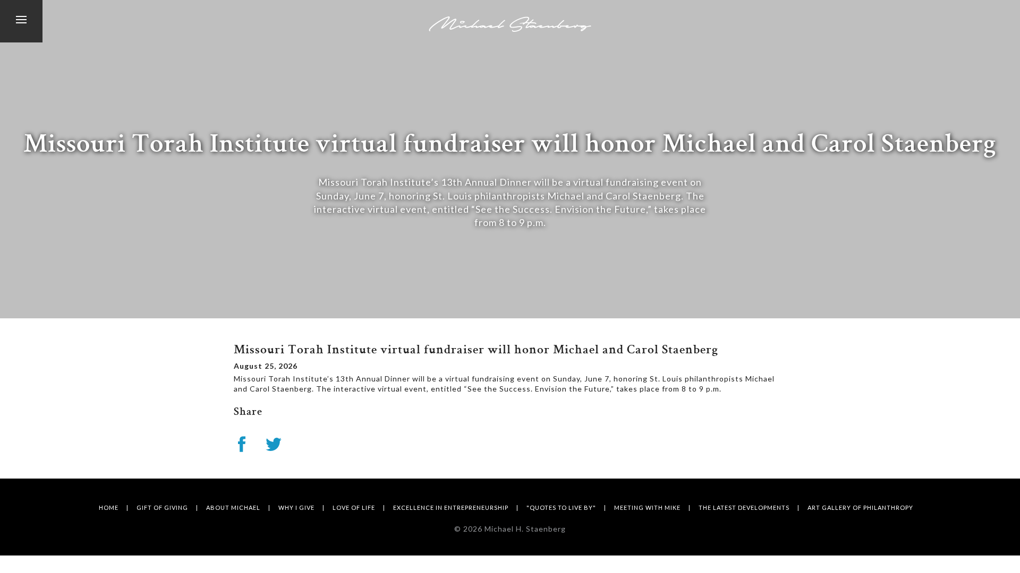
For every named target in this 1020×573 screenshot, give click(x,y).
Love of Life (354, 507)
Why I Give (296, 507)
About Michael (233, 507)
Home (108, 507)
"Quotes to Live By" (561, 507)
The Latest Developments (744, 507)
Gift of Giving (162, 507)
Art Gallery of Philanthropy (860, 507)
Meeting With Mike (647, 507)
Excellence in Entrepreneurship (450, 507)
